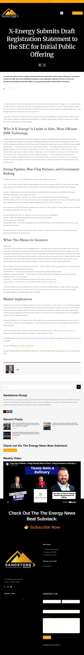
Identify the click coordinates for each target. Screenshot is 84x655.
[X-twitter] (78, 2)
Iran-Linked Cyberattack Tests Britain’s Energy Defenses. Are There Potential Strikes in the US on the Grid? (25, 434)
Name (45, 598)
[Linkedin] (11, 411)
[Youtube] (81, 2)
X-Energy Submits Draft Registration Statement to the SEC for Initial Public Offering (34, 351)
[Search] (79, 387)
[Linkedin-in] (76, 2)
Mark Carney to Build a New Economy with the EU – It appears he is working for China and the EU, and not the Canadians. (25, 425)
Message (46, 616)
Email (45, 608)
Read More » (15, 428)
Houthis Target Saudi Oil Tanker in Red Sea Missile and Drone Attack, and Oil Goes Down (65, 424)
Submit (47, 637)
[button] (61, 13)
